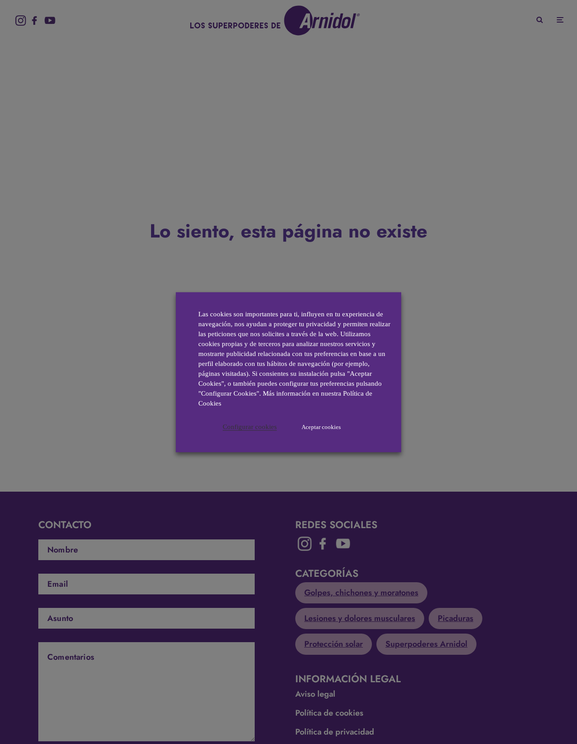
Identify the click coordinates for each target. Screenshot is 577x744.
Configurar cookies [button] (250, 426)
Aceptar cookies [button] (321, 426)
